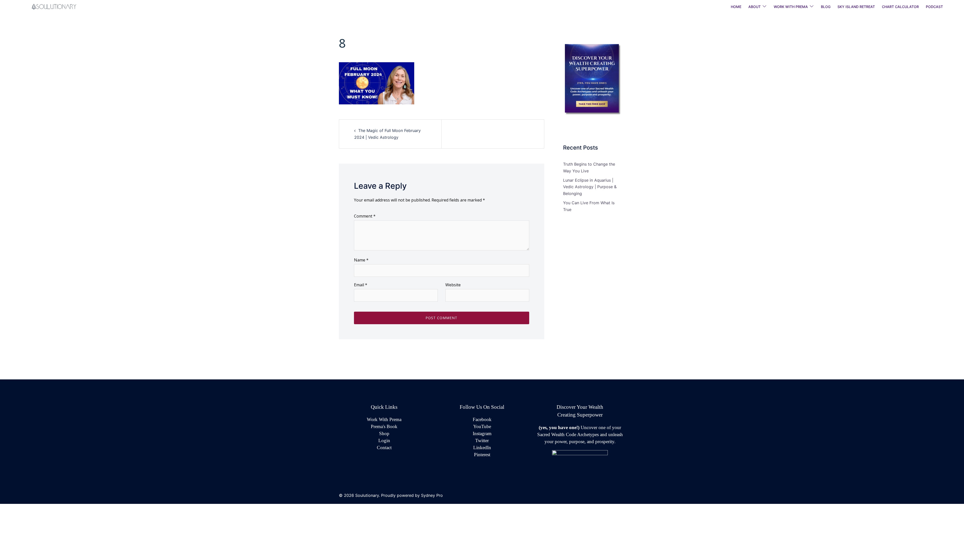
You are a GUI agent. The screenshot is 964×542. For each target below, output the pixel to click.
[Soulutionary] (60, 6)
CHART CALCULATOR (900, 7)
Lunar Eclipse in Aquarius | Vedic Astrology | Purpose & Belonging (590, 187)
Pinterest (482, 454)
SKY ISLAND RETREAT (856, 7)
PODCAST (934, 7)
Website (453, 285)
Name (361, 260)
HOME (736, 7)
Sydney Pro (432, 495)
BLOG (825, 7)
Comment (365, 216)
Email (360, 285)
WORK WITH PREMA (791, 7)
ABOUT (754, 7)
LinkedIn (482, 447)
